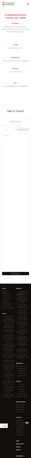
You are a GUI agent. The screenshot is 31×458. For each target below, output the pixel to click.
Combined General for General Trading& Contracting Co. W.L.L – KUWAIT (8, 376)
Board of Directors (21, 368)
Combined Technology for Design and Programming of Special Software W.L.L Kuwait (8, 319)
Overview (5, 291)
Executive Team (6, 298)
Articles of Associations (21, 366)
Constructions (21, 389)
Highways (22, 384)
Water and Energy (22, 393)
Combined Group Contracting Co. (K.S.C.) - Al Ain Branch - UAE (22, 306)
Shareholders (19, 432)
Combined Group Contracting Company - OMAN (22, 344)
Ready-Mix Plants (20, 404)
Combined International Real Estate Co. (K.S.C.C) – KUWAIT (9, 396)
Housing (22, 391)
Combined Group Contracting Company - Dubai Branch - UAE (22, 312)
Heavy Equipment (20, 409)
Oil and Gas (21, 386)
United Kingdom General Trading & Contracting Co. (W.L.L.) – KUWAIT (9, 382)
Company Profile (20, 434)
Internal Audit (22, 371)
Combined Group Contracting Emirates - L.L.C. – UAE (8, 331)
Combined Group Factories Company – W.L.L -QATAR (9, 350)
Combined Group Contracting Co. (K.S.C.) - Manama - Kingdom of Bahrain (22, 332)
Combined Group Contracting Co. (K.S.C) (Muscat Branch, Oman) (8, 325)
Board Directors (6, 296)
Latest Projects (19, 420)
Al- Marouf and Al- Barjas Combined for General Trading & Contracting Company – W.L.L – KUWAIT (8, 368)
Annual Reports (19, 427)
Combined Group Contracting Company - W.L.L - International (22, 317)
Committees (22, 373)
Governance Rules (21, 375)
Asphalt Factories (20, 407)
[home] (8, 3)
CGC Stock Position (22, 422)
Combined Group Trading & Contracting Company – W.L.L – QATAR (9, 356)
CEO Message (6, 293)
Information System (7, 303)
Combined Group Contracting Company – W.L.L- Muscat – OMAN (8, 344)
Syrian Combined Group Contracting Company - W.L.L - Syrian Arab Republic (22, 324)
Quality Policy (6, 300)
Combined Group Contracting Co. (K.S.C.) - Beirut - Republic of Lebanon (22, 299)
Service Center (19, 412)
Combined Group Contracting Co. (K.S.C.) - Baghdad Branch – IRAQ (22, 293)
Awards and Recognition (8, 308)
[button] (28, 4)
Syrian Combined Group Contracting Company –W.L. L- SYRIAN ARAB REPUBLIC (8, 338)
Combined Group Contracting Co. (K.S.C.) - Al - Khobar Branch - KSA (22, 350)
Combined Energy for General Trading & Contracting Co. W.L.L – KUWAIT (8, 389)
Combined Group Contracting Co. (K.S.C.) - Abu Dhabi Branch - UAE (22, 356)
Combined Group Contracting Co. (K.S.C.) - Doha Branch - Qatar (22, 338)
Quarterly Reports (20, 425)
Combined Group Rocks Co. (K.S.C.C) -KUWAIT (8, 361)
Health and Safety (7, 305)
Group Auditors (19, 430)
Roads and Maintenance (22, 396)
